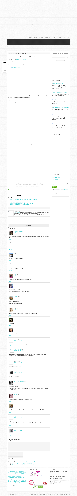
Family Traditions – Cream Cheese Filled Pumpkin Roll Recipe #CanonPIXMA (59, 87)
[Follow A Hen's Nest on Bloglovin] (60, 60)
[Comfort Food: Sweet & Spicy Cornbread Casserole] (60, 124)
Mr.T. (9, 481)
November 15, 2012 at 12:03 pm (18, 417)
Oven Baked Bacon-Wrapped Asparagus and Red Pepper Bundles (59, 118)
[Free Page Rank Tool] (17, 485)
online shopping (16, 481)
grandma (30, 208)
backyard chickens (11, 472)
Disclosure (40, 494)
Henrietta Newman (17, 212)
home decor (17, 478)
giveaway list (21, 477)
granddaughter (10, 478)
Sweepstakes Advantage (56, 177)
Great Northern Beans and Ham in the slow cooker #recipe (60, 95)
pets (21, 481)
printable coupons (11, 482)
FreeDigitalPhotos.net (55, 181)
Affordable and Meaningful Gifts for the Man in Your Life (21, 203)
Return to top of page (13, 494)
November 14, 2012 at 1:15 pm (18, 382)
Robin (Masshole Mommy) (18, 231)
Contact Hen (50, 494)
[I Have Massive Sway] (33, 487)
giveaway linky (13, 477)
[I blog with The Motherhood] (43, 475)
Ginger (17, 476)
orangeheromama (17, 284)
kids (33, 208)
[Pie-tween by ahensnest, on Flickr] (29, 120)
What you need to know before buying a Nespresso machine (57, 477)
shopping (9, 483)
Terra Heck (15, 394)
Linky (16, 480)
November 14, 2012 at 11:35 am (18, 362)
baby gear (12, 471)
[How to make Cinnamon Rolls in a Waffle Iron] (60, 100)
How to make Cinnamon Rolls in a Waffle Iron (60, 102)
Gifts (53, 37)
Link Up (10, 480)
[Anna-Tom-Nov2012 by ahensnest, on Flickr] (29, 80)
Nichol (15, 404)
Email (24, 455)
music (11, 481)
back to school (22, 471)
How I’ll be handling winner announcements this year (21, 200)
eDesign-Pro (66, 189)
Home (68, 37)
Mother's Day (24, 480)
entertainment (12, 473)
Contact (58, 37)
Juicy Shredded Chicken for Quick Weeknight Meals (60, 110)
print (4, 71)
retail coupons (22, 482)
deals (9, 473)
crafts (25, 472)
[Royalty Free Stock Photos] (54, 187)
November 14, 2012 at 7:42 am (18, 254)
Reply (10, 239)
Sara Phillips (16, 296)
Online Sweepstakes (55, 179)
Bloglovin (36, 494)
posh (14, 371)
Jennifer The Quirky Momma (19, 381)
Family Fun (19, 473)
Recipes (35, 37)
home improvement (21, 478)
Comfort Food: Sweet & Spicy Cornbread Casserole (59, 126)
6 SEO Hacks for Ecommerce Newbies (18, 202)
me (18, 480)
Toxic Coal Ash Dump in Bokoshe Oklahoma (19, 204)
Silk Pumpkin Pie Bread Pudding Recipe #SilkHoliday (23, 463)
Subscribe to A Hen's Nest (29, 215)
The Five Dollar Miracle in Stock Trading (58, 482)
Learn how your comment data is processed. (32, 461)
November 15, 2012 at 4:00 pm (18, 430)
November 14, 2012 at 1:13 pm (18, 372)
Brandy (15, 429)
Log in (69, 494)
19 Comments (23, 59)
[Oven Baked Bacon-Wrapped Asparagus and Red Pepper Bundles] (60, 115)
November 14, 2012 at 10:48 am (18, 330)
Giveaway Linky (47, 37)
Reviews (30, 37)
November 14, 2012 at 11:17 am (18, 340)
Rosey (15, 416)
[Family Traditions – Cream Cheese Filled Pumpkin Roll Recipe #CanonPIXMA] (60, 83)
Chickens (16, 472)
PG (23, 481)
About (63, 37)
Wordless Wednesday (17, 208)
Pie (25, 481)
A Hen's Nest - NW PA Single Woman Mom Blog (38, 45)
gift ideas (13, 476)
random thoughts (17, 482)
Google (32, 494)
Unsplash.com (54, 184)
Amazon (9, 471)
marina (15, 274)
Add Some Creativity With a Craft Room (58, 472)
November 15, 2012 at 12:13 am (18, 395)
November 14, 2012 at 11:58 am (18, 350)
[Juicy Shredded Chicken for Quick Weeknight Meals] (60, 107)
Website (24, 457)
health (14, 478)
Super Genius (16, 483)
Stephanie (15, 339)
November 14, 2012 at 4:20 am (18, 232)
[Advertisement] (38, 17)
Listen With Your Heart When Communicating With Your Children (23, 199)
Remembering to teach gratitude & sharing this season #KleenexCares (25, 464)
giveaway (20, 476)
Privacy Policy (45, 494)
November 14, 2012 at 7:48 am (18, 275)
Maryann (15, 318)
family (28, 208)
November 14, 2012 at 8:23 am (18, 309)
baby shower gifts (17, 471)
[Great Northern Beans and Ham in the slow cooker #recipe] (60, 92)
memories (20, 480)
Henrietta (18, 59)
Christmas (19, 472)
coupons (22, 472)
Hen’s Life (40, 37)
